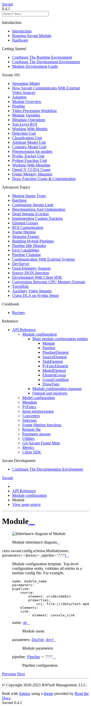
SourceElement (54, 357)
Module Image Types (29, 196)
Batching (19, 200)
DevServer (20, 264)
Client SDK (31, 452)
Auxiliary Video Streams (32, 291)
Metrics (28, 447)
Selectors (29, 420)
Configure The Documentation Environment (47, 469)
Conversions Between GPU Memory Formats (48, 282)
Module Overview (26, 101)
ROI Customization (27, 227)
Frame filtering (24, 232)
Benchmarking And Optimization (38, 209)
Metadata (29, 402)
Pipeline (18, 106)
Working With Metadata (31, 165)
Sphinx (24, 693)
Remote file (31, 429)
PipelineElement (55, 352)
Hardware (20, 40)
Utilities (28, 438)
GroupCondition (55, 379)
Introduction (22, 31)
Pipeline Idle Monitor (29, 245)
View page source (26, 504)
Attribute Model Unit (29, 142)
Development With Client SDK (37, 277)
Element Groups (25, 223)
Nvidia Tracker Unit (28, 156)
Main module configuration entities (60, 339)
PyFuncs (29, 407)
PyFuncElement (55, 366)
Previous (9, 674)
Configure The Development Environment (46, 62)
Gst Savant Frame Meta (41, 443)
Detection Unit (24, 133)
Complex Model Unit (29, 147)
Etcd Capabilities (25, 250)
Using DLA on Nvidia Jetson (35, 295)
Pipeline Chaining (26, 255)
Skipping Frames (25, 236)
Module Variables (26, 115)
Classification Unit (27, 138)
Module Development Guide (35, 66)
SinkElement (52, 361)
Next (21, 674)
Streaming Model (26, 83)
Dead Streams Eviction (30, 214)
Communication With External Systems (43, 259)
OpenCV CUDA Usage (31, 169)
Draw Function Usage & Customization (44, 178)
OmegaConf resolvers (49, 393)
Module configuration (39, 334)
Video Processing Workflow (34, 111)
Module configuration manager (57, 388)
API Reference (24, 330)
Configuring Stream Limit (32, 205)
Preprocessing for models (32, 151)
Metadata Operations (28, 120)
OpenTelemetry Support (31, 268)
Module (48, 343)
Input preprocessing (38, 411)
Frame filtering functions (41, 425)
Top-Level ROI (24, 124)
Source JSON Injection (30, 273)
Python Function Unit (29, 160)
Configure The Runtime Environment (42, 57)
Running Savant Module (31, 35)
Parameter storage (36, 434)
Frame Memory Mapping (32, 174)
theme (48, 693)
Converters (31, 416)
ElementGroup (54, 375)
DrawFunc (51, 384)
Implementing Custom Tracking (37, 218)
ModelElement (54, 370)
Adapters (19, 97)
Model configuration (38, 398)
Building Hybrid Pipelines (33, 241)
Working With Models (30, 129)
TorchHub (20, 286)
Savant (7, 4)
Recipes (18, 312)
